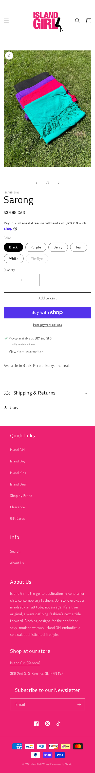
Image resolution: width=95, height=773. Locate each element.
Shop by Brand (21, 495)
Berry (58, 247)
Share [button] (14, 407)
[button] (6, 20)
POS (43, 764)
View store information (26, 351)
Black (13, 247)
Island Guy (18, 461)
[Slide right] (58, 182)
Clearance (17, 507)
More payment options (47, 325)
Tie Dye (37, 258)
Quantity (9, 270)
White (13, 258)
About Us (17, 563)
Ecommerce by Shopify (61, 764)
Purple (36, 247)
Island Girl (17, 449)
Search (15, 551)
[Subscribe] (79, 704)
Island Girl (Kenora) (25, 662)
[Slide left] (36, 182)
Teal (78, 247)
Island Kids (18, 473)
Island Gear (18, 484)
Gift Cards (17, 518)
